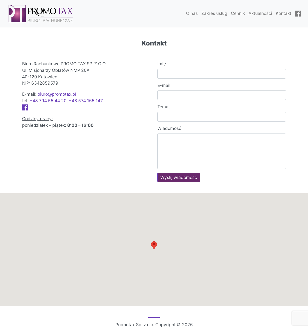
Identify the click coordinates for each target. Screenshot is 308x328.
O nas (192, 13)
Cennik (238, 13)
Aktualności (260, 13)
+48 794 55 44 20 (48, 100)
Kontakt (283, 13)
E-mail (163, 85)
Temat (163, 106)
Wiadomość (169, 128)
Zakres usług (214, 13)
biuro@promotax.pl (56, 94)
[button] (154, 245)
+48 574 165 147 (86, 100)
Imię (161, 63)
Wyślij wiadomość (178, 177)
